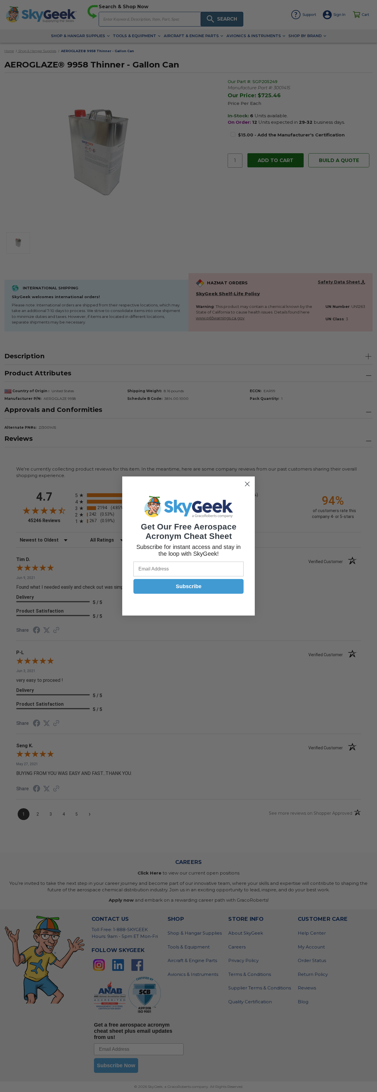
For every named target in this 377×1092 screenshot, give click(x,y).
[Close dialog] (247, 484)
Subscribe (188, 586)
